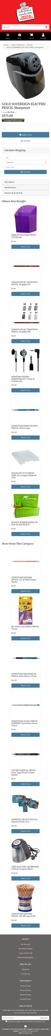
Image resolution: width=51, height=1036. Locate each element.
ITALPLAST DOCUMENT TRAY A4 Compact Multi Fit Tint (24, 475)
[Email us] (25, 1026)
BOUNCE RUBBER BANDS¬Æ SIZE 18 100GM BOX (24, 523)
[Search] (46, 27)
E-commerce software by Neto (29, 1031)
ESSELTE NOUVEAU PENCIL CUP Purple (24, 236)
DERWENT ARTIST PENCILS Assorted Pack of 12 (24, 820)
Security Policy (25, 999)
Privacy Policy (25, 990)
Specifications (10, 187)
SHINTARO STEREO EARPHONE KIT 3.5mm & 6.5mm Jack (23, 379)
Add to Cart (26, 135)
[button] (25, 141)
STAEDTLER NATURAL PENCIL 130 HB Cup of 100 (23, 915)
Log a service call (25, 953)
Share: (5, 112)
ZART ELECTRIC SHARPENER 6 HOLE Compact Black (25, 868)
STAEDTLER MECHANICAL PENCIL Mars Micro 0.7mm (24, 675)
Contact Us (25, 974)
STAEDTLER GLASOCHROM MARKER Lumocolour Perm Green (24, 723)
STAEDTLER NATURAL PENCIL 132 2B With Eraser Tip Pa (23, 579)
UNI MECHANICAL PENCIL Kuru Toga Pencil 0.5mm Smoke (23, 772)
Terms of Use (25, 986)
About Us (25, 969)
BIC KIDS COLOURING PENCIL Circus (25, 628)
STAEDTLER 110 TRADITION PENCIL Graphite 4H (24, 283)
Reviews (8, 193)
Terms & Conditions (28, 1021)
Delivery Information (25, 957)
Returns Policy (25, 995)
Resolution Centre (25, 949)
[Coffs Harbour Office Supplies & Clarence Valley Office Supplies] (25, 12)
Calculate (26, 172)
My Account (25, 944)
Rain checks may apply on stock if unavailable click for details (13, 120)
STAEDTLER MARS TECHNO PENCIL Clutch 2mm (24, 427)
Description (9, 182)
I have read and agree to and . (26, 1021)
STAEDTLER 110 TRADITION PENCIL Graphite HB (24, 330)
